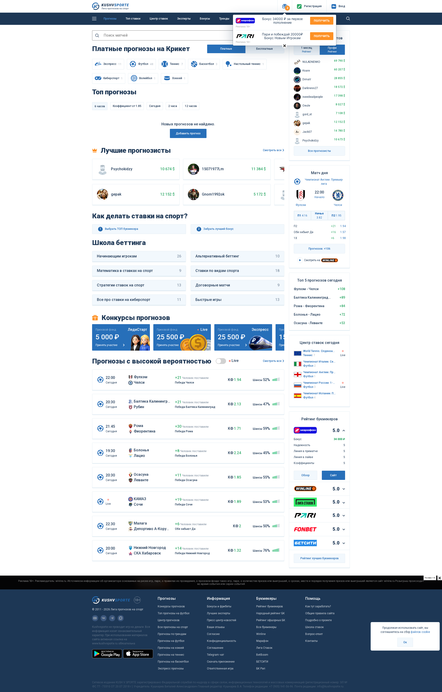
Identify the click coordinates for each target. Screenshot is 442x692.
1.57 (343, 232)
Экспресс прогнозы (171, 668)
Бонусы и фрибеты (219, 606)
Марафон (262, 641)
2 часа (172, 106)
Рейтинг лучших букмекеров (319, 558)
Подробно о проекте (318, 620)
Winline (261, 634)
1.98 (343, 238)
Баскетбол (208, 64)
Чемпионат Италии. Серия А (319, 361)
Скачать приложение (221, 661)
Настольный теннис (249, 64)
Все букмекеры (266, 627)
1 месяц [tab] (306, 49)
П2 (336, 215)
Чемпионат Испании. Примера (319, 393)
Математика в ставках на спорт (139, 270)
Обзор (305, 475)
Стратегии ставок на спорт (139, 285)
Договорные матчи (237, 285)
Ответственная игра (220, 668)
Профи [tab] (332, 49)
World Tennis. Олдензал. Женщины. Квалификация (319, 351)
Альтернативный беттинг (237, 256)
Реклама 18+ (243, 26)
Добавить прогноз (188, 133)
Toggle (221, 361)
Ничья (319, 215)
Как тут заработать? (318, 606)
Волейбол (147, 78)
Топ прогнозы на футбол (173, 613)
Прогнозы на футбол (171, 641)
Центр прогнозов (169, 620)
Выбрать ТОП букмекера (119, 229)
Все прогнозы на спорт (173, 627)
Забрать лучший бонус (216, 229)
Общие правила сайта (319, 613)
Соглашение (215, 647)
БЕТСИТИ (262, 661)
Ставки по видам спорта (237, 270)
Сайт (333, 475)
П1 (302, 215)
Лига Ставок (264, 647)
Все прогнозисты (319, 151)
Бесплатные (264, 48)
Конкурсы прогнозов (171, 606)
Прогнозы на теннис (171, 654)
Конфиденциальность (221, 641)
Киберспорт (113, 78)
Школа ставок (314, 627)
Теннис (176, 64)
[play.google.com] (107, 653)
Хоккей (179, 78)
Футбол (145, 64)
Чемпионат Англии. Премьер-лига (319, 372)
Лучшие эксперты (218, 613)
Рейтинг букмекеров (269, 606)
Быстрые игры (237, 299)
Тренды (224, 18)
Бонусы (205, 18)
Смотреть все (272, 150)
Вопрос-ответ (314, 634)
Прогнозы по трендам (172, 634)
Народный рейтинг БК (270, 613)
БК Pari (260, 668)
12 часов (191, 106)
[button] (284, 6)
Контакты (311, 641)
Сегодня (154, 106)
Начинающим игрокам (139, 256)
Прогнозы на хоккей (171, 647)
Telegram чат (215, 654)
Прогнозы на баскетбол (173, 661)
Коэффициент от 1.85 (127, 106)
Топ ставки (133, 18)
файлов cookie (420, 632)
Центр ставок (159, 18)
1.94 (343, 226)
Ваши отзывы (216, 627)
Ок (405, 642)
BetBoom (262, 654)
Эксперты (184, 18)
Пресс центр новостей (221, 620)
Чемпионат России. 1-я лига (319, 382)
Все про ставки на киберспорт (139, 299)
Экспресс (112, 64)
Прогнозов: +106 (319, 248)
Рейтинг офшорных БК (270, 620)
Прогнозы (110, 18)
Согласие (213, 634)
